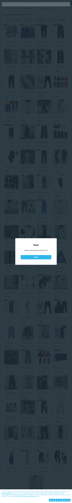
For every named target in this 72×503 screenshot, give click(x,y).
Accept (52, 500)
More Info (66, 500)
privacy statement (7, 493)
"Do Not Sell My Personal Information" (25, 496)
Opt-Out (58, 500)
